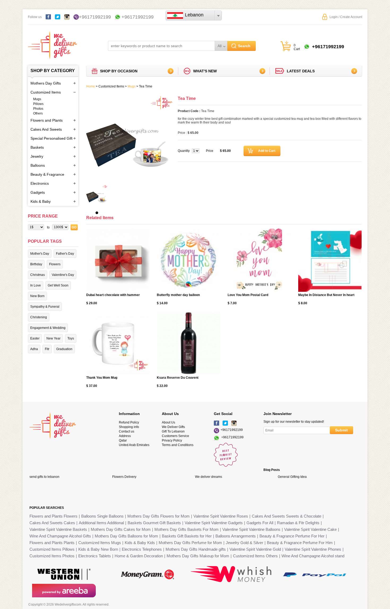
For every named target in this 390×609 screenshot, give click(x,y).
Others (38, 113)
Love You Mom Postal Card (248, 295)
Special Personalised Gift (51, 138)
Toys (70, 338)
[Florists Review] (226, 465)
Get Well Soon (58, 285)
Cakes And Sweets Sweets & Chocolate (286, 516)
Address (125, 436)
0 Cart (297, 47)
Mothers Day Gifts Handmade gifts (196, 549)
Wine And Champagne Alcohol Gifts (60, 536)
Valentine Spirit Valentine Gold (255, 549)
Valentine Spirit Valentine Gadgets (214, 522)
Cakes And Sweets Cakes (52, 522)
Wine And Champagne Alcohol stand (312, 556)
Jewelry (37, 156)
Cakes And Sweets (46, 129)
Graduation (64, 349)
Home (90, 86)
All (220, 46)
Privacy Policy (172, 440)
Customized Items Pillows (52, 549)
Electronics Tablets (94, 556)
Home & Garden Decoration (139, 556)
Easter (35, 338)
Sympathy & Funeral (44, 306)
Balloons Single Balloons (102, 516)
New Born (37, 296)
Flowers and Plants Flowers (53, 516)
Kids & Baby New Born (98, 549)
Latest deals (301, 71)
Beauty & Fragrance (47, 174)
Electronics (40, 183)
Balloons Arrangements (235, 536)
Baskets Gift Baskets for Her (187, 536)
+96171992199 (95, 17)
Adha (34, 349)
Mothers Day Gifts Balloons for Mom (126, 536)
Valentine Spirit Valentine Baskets (58, 529)
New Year (53, 338)
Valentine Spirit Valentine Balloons (251, 529)
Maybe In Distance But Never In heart (326, 295)
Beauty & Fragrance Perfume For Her (291, 536)
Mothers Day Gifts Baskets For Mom (186, 529)
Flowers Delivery (124, 477)
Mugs (37, 99)
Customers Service (175, 436)
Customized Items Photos (52, 556)
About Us (168, 422)
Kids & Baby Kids (140, 542)
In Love (35, 285)
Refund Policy (129, 422)
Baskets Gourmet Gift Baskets (154, 522)
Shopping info (129, 427)
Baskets (37, 147)
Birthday (36, 264)
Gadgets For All (259, 522)
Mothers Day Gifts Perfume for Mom (190, 542)
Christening (38, 317)
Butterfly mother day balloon (178, 295)
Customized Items (46, 92)
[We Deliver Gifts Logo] (52, 42)
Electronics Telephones (142, 549)
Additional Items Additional (101, 522)
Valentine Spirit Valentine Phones (313, 549)
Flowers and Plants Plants (52, 542)
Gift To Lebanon (173, 431)
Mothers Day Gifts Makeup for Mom (198, 556)
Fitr (47, 349)
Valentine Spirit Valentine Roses (220, 516)
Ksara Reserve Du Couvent (177, 377)
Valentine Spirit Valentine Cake (310, 529)
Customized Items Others (255, 556)
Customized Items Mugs (99, 542)
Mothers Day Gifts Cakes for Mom (121, 529)
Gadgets (38, 192)
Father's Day (65, 253)
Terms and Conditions (177, 445)
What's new (205, 71)
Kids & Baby (41, 201)
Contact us (126, 431)
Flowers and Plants (47, 120)
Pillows (38, 104)
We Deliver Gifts (173, 427)
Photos (38, 109)
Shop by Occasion (118, 71)
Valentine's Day (63, 275)
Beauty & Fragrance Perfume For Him (300, 542)
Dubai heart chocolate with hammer (113, 295)
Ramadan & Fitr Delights (298, 522)
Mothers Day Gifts (46, 83)
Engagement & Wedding (48, 328)
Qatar (123, 440)
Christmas (37, 275)
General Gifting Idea (292, 477)
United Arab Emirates (134, 445)
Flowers (54, 264)
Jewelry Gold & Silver (244, 542)
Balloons (38, 165)
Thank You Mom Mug (101, 377)
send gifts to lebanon (44, 477)
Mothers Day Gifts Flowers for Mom (158, 516)
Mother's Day (39, 253)
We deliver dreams (208, 477)
